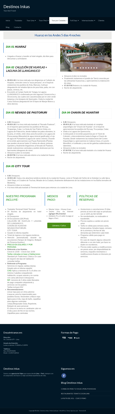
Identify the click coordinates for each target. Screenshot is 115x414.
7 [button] (91, 67)
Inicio (8, 20)
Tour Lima (30, 20)
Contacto (17, 27)
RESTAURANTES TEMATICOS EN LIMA (75, 394)
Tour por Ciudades (59, 20)
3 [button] (80, 67)
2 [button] (77, 67)
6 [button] (88, 67)
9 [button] (96, 67)
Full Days (73, 20)
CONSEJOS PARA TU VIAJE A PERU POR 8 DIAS (78, 389)
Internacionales (88, 20)
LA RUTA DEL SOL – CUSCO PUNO (73, 398)
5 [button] (85, 67)
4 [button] (83, 67)
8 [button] (94, 67)
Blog (7, 27)
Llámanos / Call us (59, 225)
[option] (86, 57)
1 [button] (75, 67)
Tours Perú (43, 20)
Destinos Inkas (16, 6)
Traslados (18, 20)
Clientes (101, 20)
